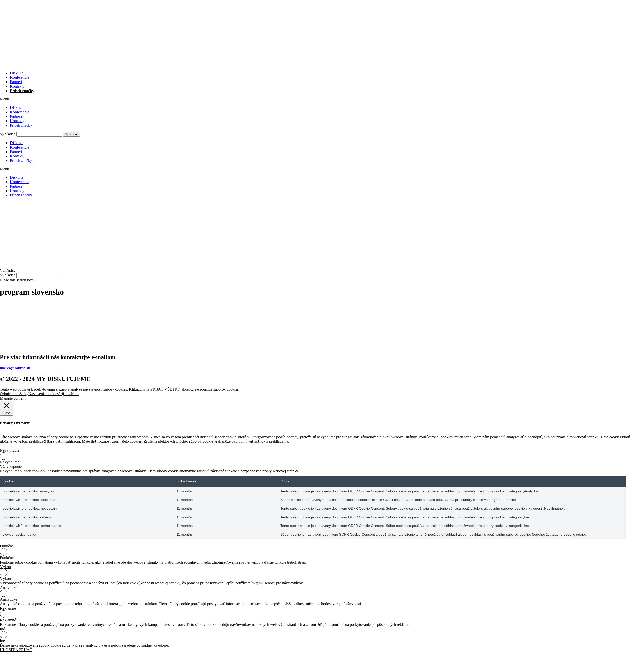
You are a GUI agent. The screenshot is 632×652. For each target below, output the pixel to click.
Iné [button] (2, 629)
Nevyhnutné (9, 462)
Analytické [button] (8, 587)
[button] (316, 99)
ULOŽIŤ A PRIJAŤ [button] (16, 650)
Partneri (16, 82)
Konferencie (19, 77)
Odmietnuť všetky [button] (14, 394)
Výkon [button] (5, 567)
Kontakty (17, 86)
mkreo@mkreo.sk (15, 368)
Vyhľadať (7, 134)
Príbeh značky (22, 91)
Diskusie (16, 73)
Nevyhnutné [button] (9, 450)
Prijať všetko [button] (69, 394)
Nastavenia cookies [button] (43, 394)
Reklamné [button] (8, 608)
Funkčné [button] (7, 546)
